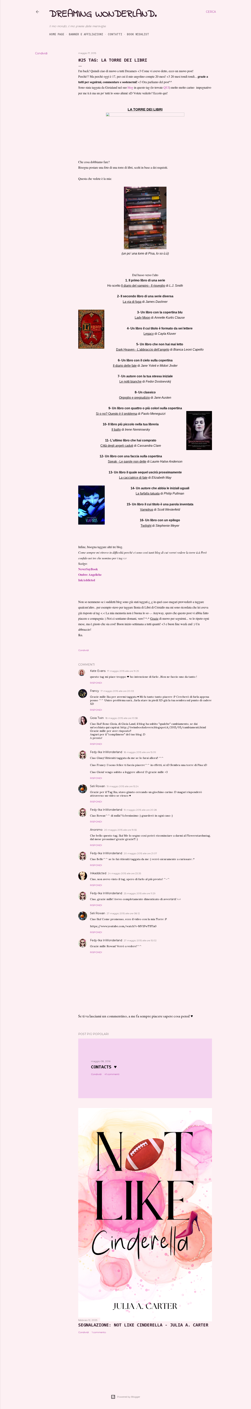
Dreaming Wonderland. (103, 14)
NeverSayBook (88, 569)
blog (130, 87)
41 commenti (112, 1074)
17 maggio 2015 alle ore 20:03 (117, 690)
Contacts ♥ (104, 1067)
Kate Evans (97, 671)
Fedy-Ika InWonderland (106, 752)
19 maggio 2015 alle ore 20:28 (140, 809)
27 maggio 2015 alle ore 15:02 (140, 940)
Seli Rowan (97, 786)
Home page (56, 34)
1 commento (99, 1332)
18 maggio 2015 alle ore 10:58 (121, 718)
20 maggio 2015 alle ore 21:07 (140, 853)
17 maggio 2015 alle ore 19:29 (123, 670)
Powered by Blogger (128, 1396)
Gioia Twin (97, 718)
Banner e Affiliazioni (86, 34)
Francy (94, 691)
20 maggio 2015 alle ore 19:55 (120, 829)
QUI (166, 87)
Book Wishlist (138, 34)
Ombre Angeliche (90, 574)
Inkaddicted (98, 873)
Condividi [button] (41, 53)
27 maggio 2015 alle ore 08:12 (123, 913)
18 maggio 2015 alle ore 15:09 (140, 752)
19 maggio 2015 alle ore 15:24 (123, 786)
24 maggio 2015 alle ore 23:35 (124, 873)
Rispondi (96, 682)
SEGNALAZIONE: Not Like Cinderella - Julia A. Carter (143, 1325)
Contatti (115, 34)
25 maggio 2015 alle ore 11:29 (140, 893)
